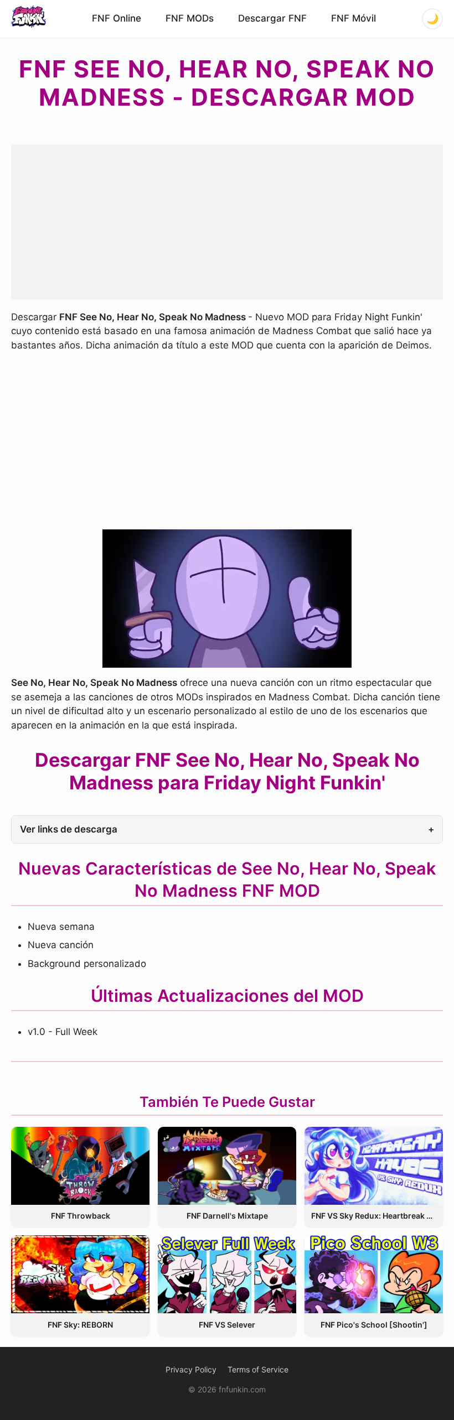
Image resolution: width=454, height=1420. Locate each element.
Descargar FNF (272, 18)
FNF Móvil (353, 18)
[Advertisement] (227, 221)
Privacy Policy (191, 1369)
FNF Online (116, 18)
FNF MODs (190, 18)
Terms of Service (258, 1369)
